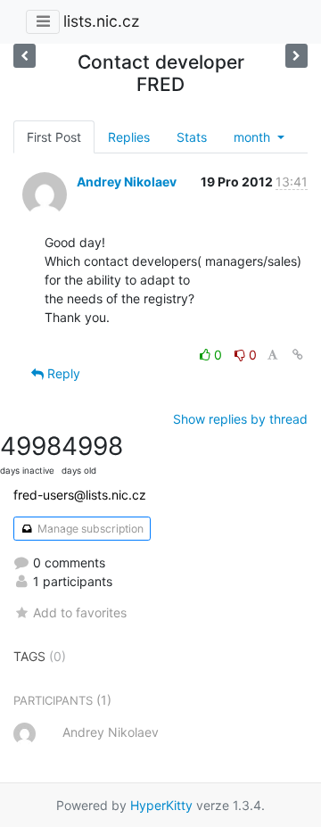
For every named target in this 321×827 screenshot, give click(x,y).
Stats (192, 137)
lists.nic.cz (101, 21)
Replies (129, 137)
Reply (62, 373)
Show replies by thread (240, 418)
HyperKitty (161, 805)
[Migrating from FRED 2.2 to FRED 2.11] (296, 56)
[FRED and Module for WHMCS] (24, 56)
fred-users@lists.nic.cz (79, 494)
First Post (54, 137)
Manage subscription (89, 528)
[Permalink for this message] (298, 354)
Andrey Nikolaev (127, 181)
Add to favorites (80, 612)
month (254, 137)
